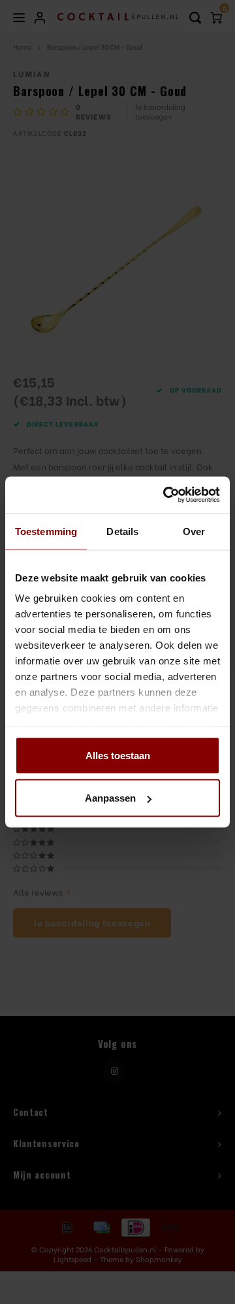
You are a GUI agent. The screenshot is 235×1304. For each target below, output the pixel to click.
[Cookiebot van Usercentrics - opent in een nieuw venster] (166, 495)
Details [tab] (122, 530)
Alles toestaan (118, 754)
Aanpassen (110, 798)
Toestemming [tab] (46, 530)
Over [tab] (194, 530)
